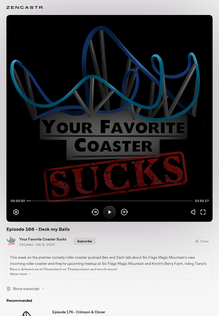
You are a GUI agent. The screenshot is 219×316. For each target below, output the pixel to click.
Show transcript (26, 289)
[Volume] (194, 212)
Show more (18, 274)
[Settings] (16, 212)
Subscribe (84, 241)
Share (204, 241)
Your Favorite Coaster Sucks (43, 239)
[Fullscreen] (203, 212)
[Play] (109, 212)
